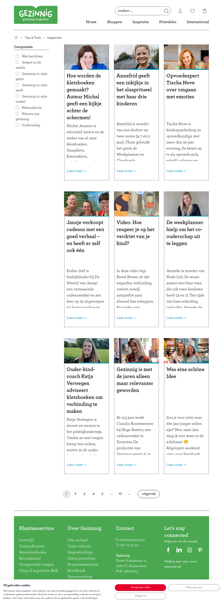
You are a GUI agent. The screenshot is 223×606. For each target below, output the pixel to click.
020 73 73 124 (129, 545)
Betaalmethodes (32, 552)
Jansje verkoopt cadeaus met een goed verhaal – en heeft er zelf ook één (85, 236)
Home (91, 22)
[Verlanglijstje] (192, 11)
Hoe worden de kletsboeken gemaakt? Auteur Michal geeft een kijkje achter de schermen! (84, 96)
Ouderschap (31, 125)
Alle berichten (32, 56)
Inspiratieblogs (80, 552)
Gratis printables (82, 558)
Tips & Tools (33, 37)
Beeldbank (76, 571)
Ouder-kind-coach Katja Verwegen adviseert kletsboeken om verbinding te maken (85, 390)
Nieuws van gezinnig (27, 116)
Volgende (149, 495)
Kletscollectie (32, 107)
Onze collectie (79, 546)
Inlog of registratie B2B (38, 571)
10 (121, 495)
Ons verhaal (78, 540)
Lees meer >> (77, 171)
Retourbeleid (30, 558)
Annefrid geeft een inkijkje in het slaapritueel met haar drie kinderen (134, 89)
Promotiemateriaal (83, 565)
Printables (167, 22)
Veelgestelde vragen (36, 565)
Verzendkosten (31, 546)
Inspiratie (140, 22)
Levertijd (26, 540)
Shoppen (114, 22)
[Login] (180, 11)
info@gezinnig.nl (132, 539)
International (198, 22)
